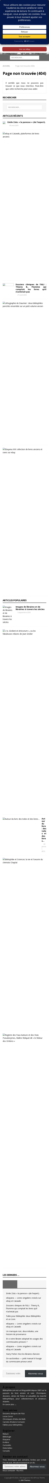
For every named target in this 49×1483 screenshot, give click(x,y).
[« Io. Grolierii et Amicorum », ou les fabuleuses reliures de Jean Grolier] (23, 632)
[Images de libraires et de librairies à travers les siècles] (8, 615)
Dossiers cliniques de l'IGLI (14, 1413)
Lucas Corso (8, 1416)
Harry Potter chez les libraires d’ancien (23, 1354)
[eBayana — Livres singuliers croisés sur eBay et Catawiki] (23, 135)
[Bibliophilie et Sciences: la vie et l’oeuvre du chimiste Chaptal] (23, 861)
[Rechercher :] (24, 57)
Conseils (6, 1451)
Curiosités (7, 1445)
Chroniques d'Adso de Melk (14, 1419)
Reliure (6, 1434)
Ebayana (6, 1439)
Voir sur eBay (24, 49)
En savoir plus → (9, 1404)
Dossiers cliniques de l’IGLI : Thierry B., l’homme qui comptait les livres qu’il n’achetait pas (31, 288)
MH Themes (25, 1480)
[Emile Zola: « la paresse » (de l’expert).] (4, 122)
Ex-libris (6, 1442)
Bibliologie (7, 1436)
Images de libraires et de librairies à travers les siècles (30, 608)
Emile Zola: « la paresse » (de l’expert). (26, 122)
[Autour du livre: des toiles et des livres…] (21, 818)
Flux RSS (19, 1470)
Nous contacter (9, 1470)
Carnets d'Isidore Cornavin (14, 1422)
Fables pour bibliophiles (12, 1425)
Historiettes (7, 1448)
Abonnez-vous (35, 1373)
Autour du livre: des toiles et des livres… (44, 829)
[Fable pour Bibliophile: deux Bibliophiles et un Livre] (23, 305)
